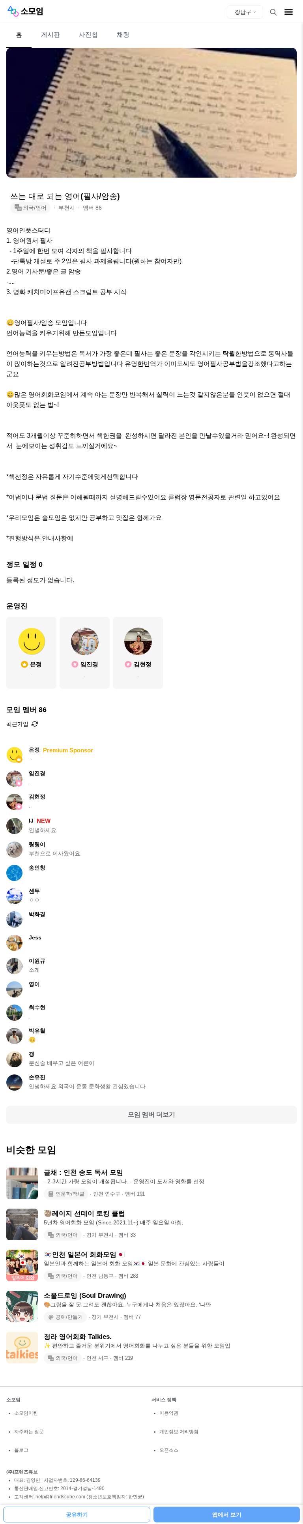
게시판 (50, 34)
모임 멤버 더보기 (151, 1114)
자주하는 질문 (29, 1431)
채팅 (123, 34)
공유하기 (77, 1514)
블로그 (21, 1450)
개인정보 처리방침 (178, 1431)
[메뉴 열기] (289, 12)
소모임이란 (26, 1413)
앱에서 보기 (226, 1514)
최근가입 (17, 724)
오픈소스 (168, 1450)
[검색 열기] (273, 12)
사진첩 (88, 34)
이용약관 (168, 1413)
